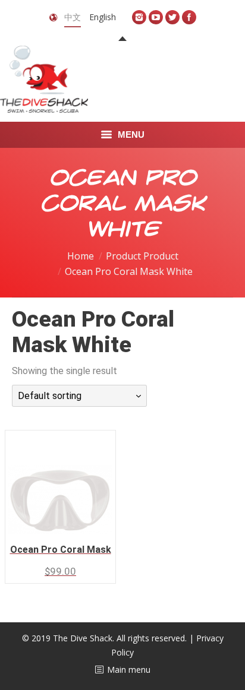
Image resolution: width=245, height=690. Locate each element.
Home (80, 255)
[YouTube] (156, 17)
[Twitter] (172, 17)
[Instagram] (139, 17)
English (102, 17)
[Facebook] (189, 17)
